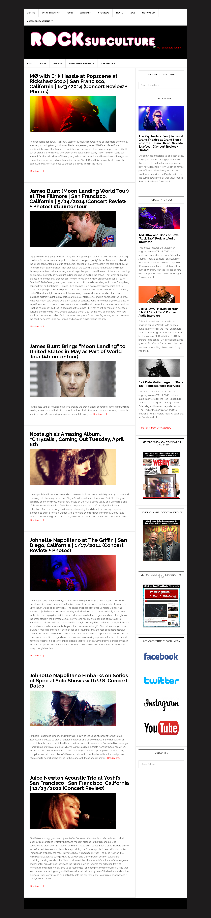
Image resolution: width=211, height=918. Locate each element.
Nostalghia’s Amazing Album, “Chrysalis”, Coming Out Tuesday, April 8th (77, 439)
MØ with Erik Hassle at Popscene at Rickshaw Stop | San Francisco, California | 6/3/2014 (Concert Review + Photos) (78, 84)
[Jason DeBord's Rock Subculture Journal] (93, 35)
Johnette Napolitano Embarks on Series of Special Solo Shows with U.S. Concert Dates (79, 680)
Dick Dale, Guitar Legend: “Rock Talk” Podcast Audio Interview (161, 384)
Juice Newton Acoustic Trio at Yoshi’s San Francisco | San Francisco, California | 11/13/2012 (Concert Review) (79, 783)
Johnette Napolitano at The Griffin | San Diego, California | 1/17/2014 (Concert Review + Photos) (78, 545)
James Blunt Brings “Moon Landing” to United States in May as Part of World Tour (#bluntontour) (77, 351)
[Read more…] (37, 171)
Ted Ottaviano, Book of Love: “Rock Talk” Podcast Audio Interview (159, 238)
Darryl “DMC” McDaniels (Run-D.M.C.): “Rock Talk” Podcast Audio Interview (159, 312)
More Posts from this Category (155, 427)
